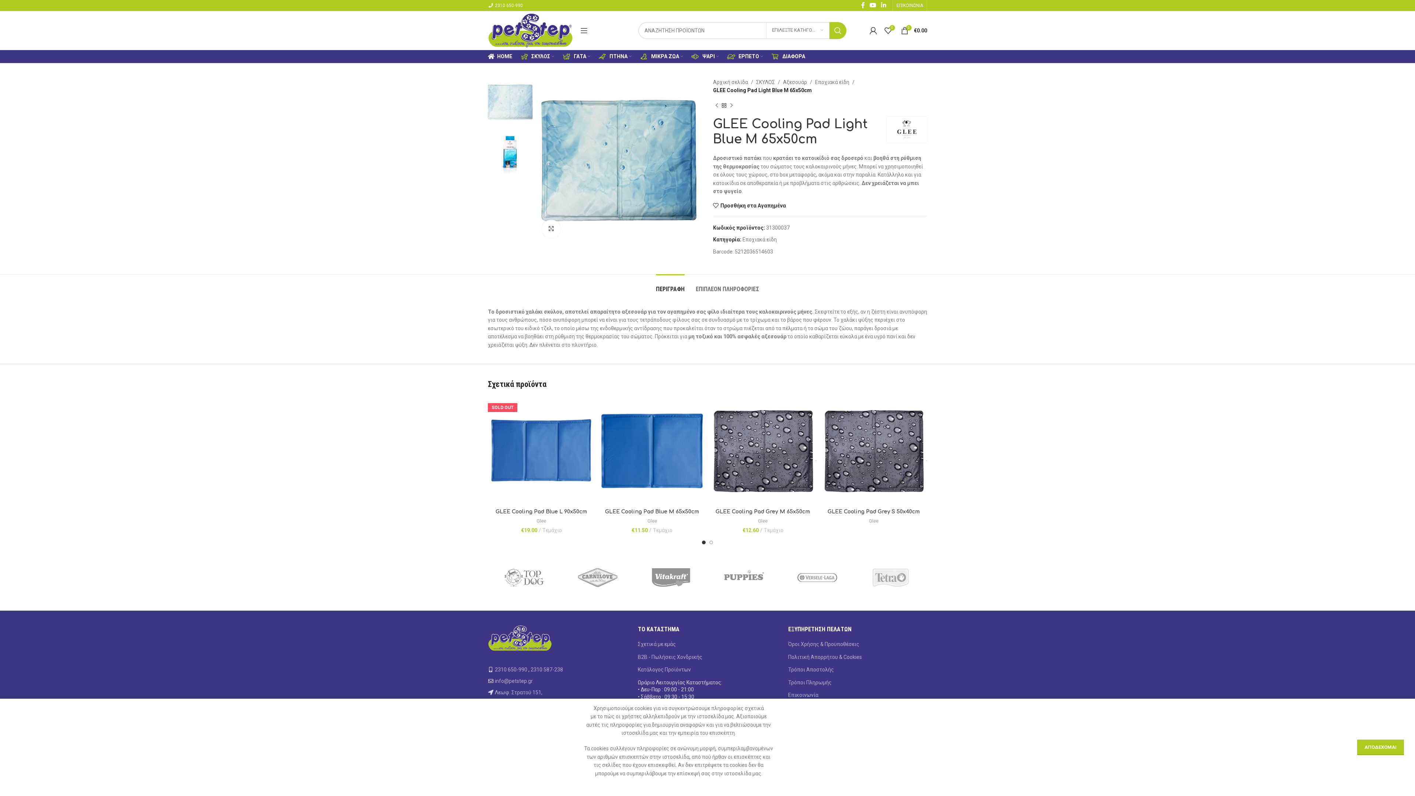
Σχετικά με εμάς (657, 644)
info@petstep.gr (514, 681)
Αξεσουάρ (795, 82)
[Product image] (541, 451)
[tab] (670, 285)
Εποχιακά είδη (832, 82)
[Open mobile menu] (584, 30)
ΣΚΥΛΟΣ (765, 82)
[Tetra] (890, 577)
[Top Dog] (524, 577)
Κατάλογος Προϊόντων (664, 670)
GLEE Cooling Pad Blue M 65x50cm (652, 511)
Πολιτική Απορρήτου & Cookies (825, 657)
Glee (541, 521)
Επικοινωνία (803, 695)
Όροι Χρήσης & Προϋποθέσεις (823, 644)
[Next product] (731, 105)
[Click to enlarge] (551, 229)
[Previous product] (716, 105)
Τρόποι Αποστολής (811, 670)
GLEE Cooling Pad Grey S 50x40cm (874, 511)
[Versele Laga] (817, 577)
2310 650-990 (509, 5)
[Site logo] (530, 30)
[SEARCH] (837, 30)
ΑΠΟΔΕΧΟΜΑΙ (1381, 747)
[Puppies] (744, 577)
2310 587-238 (547, 670)
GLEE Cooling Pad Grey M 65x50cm (763, 511)
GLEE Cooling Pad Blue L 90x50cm (541, 511)
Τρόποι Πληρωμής (810, 682)
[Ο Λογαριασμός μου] (873, 30)
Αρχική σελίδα (730, 82)
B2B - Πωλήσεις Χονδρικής (670, 657)
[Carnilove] (598, 577)
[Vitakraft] (671, 577)
